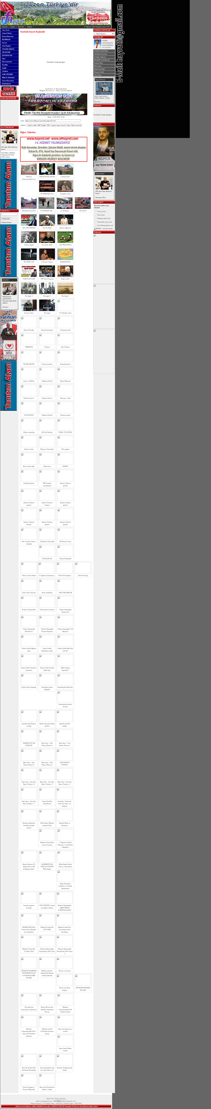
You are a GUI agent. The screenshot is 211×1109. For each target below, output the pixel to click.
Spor (3, 58)
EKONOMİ (6, 52)
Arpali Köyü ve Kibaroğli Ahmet (56, 89)
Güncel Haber (7, 33)
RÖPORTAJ (6, 84)
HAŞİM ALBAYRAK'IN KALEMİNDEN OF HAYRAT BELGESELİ (107, 45)
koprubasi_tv (50, 90)
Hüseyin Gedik (99, 72)
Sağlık (4, 68)
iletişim (29, 27)
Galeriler (5, 27)
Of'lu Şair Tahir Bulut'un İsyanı (9, 148)
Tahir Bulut (97, 75)
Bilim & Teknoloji (8, 77)
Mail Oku (21, 27)
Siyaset (4, 43)
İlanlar (13, 27)
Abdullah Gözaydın (100, 54)
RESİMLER (6, 39)
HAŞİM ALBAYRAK (101, 51)
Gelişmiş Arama (6, 222)
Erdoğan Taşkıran (100, 57)
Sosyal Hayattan (8, 80)
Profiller (5, 65)
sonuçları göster (107, 228)
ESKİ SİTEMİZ (7, 74)
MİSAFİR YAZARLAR (101, 60)
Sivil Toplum (6, 46)
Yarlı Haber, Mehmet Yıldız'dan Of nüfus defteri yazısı (8, 155)
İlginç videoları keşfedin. (64, 90)
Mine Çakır (97, 66)
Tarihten (5, 71)
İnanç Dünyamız (7, 36)
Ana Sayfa (5, 30)
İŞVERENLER (7, 55)
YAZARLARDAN (8, 49)
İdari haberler (7, 62)
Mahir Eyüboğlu (99, 69)
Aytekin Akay (98, 63)
